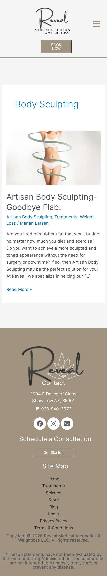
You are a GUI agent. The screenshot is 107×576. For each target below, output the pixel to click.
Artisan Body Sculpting (29, 216)
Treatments (65, 216)
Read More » (19, 289)
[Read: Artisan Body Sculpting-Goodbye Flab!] (53, 157)
